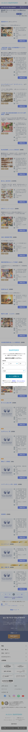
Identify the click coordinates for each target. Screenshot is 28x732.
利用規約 (14, 380)
